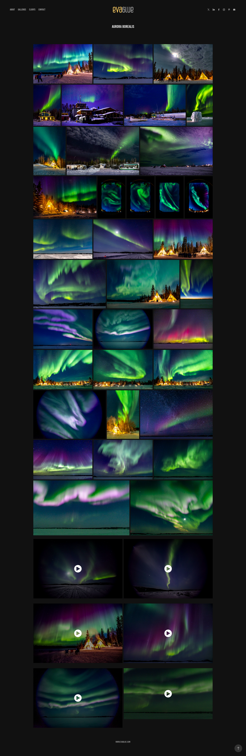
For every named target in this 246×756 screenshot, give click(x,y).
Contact (41, 9)
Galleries (22, 9)
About (12, 9)
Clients (32, 9)
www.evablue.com (123, 742)
